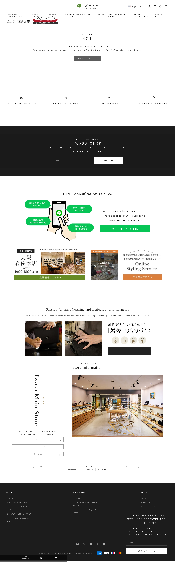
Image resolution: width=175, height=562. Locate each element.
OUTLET (101, 15)
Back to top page (87, 58)
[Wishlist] (160, 6)
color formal (53, 15)
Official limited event (117, 15)
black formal (36, 15)
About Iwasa (158, 15)
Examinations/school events (78, 15)
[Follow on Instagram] (77, 544)
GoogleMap (38, 454)
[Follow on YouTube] (91, 544)
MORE (38, 440)
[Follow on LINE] (104, 544)
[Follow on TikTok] (97, 544)
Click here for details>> (154, 534)
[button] (134, 6)
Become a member (146, 551)
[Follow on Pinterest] (84, 544)
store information (141, 15)
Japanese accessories (14, 15)
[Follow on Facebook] (71, 544)
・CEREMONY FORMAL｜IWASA (18, 514)
